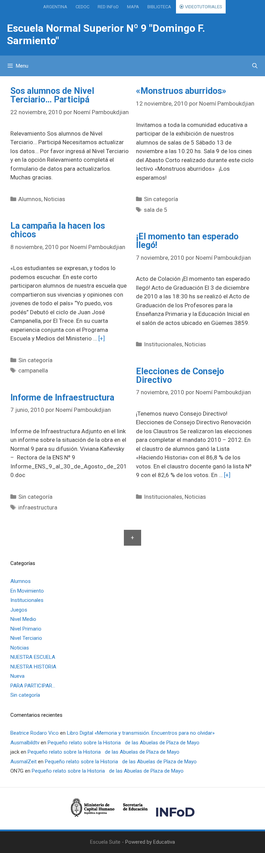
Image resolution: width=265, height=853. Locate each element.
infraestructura (37, 507)
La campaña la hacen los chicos (57, 230)
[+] (101, 338)
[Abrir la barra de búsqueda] (255, 66)
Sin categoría (161, 199)
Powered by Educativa (150, 842)
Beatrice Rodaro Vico (34, 733)
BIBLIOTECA (159, 6)
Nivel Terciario (26, 638)
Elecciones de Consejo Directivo (180, 375)
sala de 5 (155, 209)
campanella (33, 370)
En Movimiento (27, 591)
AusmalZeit (23, 761)
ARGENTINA (55, 6)
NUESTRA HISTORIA (33, 667)
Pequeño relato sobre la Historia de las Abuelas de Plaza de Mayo (123, 743)
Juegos (18, 610)
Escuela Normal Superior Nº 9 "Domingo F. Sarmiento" (106, 34)
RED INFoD (108, 6)
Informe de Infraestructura (62, 398)
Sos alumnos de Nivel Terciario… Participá (52, 95)
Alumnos (29, 199)
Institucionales (163, 344)
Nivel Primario (25, 629)
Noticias (54, 199)
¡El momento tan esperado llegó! (187, 240)
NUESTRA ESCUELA (32, 657)
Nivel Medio (23, 619)
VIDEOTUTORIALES (203, 6)
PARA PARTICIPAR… (32, 686)
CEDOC (82, 6)
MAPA (133, 6)
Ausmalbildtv (24, 743)
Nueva (17, 676)
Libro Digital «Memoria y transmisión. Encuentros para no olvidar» (141, 733)
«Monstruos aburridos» (181, 91)
